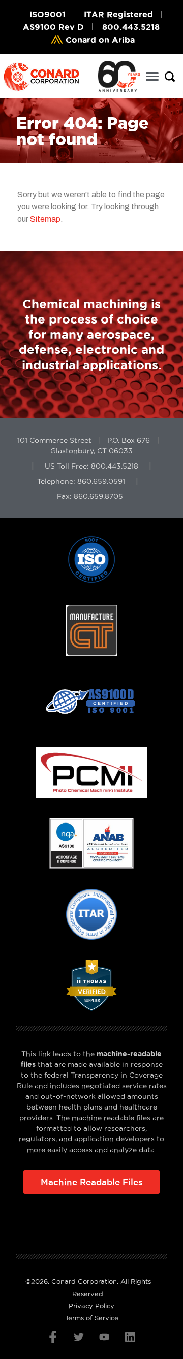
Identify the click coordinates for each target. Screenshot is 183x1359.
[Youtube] (104, 1337)
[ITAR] (91, 985)
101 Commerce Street (54, 440)
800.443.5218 (114, 466)
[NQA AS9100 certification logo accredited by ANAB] (91, 914)
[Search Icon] (170, 76)
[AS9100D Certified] (91, 772)
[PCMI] (91, 843)
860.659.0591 (101, 481)
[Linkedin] (130, 1337)
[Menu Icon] (152, 76)
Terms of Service (91, 1317)
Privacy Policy (91, 1305)
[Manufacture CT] (91, 701)
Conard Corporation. (84, 1281)
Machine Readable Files (92, 1182)
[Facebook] (53, 1337)
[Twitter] (79, 1337)
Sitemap (45, 218)
